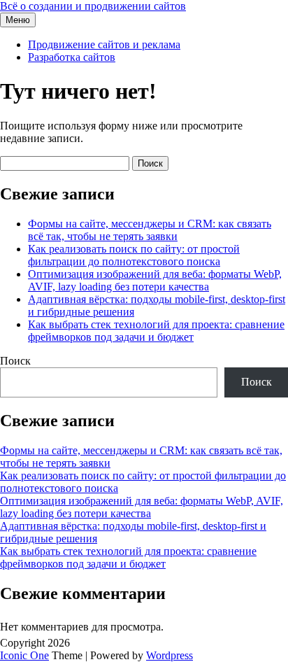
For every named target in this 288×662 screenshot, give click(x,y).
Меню (18, 20)
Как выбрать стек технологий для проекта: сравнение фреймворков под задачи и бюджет (156, 330)
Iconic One (24, 655)
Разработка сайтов (71, 57)
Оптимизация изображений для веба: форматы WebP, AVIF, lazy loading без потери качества (155, 280)
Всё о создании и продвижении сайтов (93, 6)
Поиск (15, 361)
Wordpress (169, 655)
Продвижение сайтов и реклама (104, 44)
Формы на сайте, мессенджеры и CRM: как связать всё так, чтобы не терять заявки (149, 230)
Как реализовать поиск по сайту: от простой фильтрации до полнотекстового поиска (134, 255)
